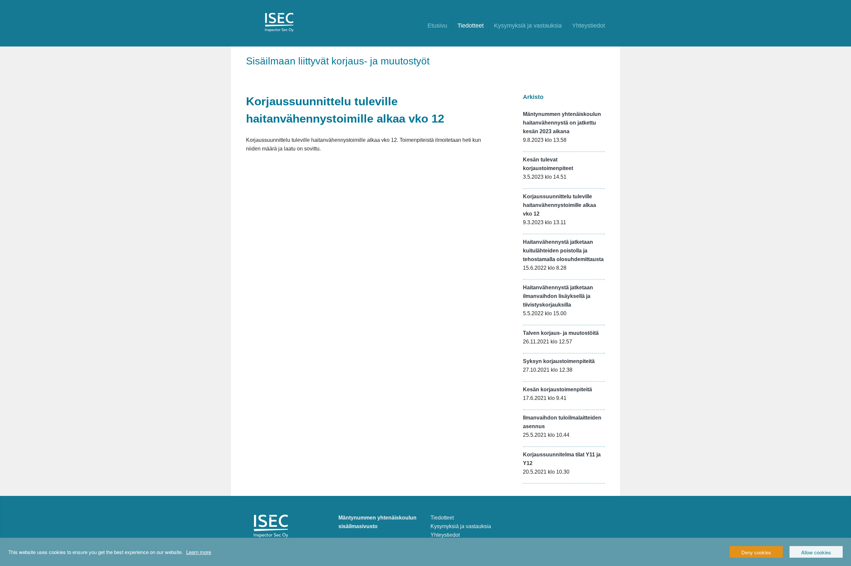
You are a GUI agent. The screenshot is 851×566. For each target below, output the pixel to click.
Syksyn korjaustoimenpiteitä (559, 361)
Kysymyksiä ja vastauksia (528, 25)
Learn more (198, 551)
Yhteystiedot (588, 25)
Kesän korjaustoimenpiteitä (557, 389)
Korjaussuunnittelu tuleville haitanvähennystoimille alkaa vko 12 (559, 205)
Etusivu (437, 25)
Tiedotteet (470, 25)
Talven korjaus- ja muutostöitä (561, 333)
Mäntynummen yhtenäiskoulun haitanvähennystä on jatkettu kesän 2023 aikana (562, 122)
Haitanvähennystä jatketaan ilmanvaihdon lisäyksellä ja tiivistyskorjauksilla (558, 296)
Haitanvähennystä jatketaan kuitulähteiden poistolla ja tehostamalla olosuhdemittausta (563, 250)
